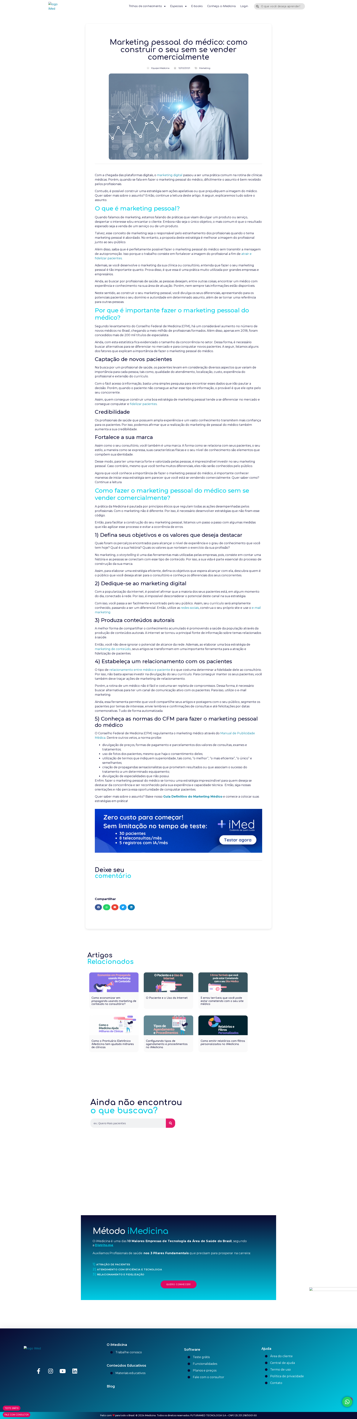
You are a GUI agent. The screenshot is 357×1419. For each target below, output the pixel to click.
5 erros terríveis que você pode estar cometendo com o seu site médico (222, 1001)
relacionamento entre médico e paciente (139, 670)
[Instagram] (50, 1371)
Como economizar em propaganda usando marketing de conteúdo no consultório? (113, 1001)
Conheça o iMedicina (221, 6)
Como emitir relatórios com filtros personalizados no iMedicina (223, 1043)
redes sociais (190, 608)
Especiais (176, 6)
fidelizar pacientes (143, 404)
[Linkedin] (75, 1371)
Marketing (204, 68)
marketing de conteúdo (113, 649)
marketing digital (169, 175)
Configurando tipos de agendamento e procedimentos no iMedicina (167, 1044)
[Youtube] (62, 1371)
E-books (197, 6)
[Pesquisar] (170, 1123)
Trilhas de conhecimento (145, 6)
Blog (111, 1386)
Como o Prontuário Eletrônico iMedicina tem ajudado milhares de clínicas (112, 1044)
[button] (98, 907)
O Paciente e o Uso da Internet (167, 998)
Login (244, 6)
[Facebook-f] (38, 1371)
